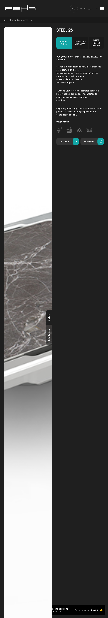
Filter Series (14, 20)
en (81, 8)
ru (96, 8)
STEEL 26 (27, 20)
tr (85, 8)
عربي (90, 8)
